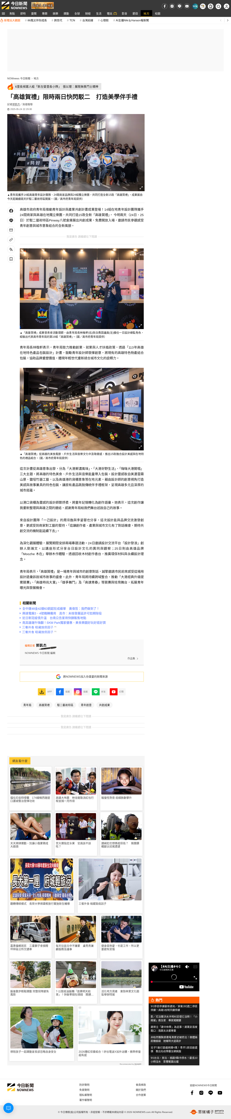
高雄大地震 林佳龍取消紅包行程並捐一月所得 (75, 799)
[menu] (3, 13)
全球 (77, 13)
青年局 (27, 705)
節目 (135, 13)
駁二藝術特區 (65, 705)
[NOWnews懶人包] (203, 6)
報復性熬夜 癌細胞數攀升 (116, 797)
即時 (23, 13)
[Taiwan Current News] (195, 6)
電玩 (109, 13)
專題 (44, 13)
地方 (146, 13)
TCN (72, 20)
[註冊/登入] (226, 6)
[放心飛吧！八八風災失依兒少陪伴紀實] (42, 5)
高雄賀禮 (44, 705)
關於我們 (141, 1089)
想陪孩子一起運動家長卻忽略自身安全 (33, 1051)
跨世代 (58, 20)
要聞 (34, 13)
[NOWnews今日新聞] (14, 5)
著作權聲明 (85, 1100)
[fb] (164, 6)
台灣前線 (87, 20)
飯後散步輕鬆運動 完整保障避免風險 (29, 993)
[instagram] (172, 6)
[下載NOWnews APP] (210, 6)
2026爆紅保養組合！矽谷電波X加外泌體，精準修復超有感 (110, 1053)
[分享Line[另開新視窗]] (11, 220)
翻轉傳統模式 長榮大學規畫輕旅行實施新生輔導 (40, 903)
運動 (66, 13)
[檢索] (218, 6)
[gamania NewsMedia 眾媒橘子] (207, 1112)
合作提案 (141, 1094)
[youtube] (187, 6)
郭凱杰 (16, 104)
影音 (124, 13)
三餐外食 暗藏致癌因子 (92, 903)
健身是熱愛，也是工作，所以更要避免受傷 (120, 947)
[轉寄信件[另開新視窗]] (11, 230)
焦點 (12, 13)
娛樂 (55, 13)
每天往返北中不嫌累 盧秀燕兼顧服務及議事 (75, 947)
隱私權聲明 (85, 1094)
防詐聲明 (84, 1084)
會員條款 (141, 1084)
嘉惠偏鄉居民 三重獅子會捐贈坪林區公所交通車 (29, 947)
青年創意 (86, 705)
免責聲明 (84, 1089)
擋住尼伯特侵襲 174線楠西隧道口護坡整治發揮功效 (30, 799)
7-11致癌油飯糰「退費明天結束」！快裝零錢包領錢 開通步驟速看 (75, 993)
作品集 (131, 658)
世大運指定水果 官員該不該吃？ (73, 845)
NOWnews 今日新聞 (18, 78)
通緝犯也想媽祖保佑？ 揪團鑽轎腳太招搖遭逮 (120, 845)
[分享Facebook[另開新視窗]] (11, 211)
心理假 (104, 20)
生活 (98, 13)
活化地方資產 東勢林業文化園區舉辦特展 (120, 993)
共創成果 (104, 705)
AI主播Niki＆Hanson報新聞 (132, 20)
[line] (179, 6)
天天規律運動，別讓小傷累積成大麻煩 (29, 845)
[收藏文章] (11, 259)
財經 (88, 13)
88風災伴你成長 (37, 20)
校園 (157, 13)
